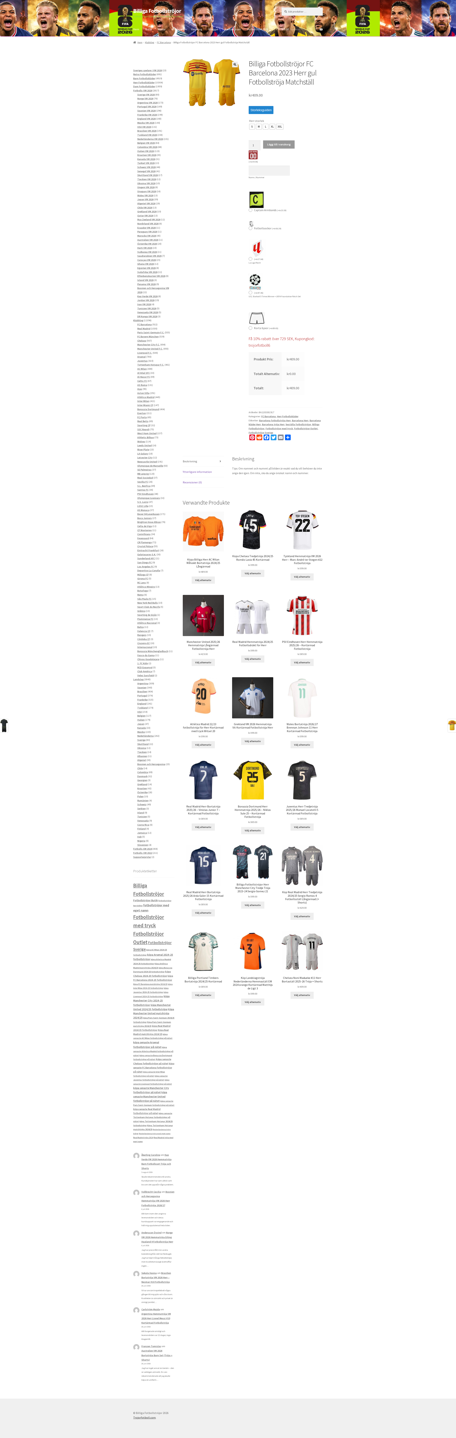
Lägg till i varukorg (279, 144)
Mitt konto (178, 29)
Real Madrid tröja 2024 (143, 1137)
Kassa (161, 29)
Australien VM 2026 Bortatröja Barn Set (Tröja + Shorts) (156, 1355)
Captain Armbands (270, 210)
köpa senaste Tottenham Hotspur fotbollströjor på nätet (152, 1117)
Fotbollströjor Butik (145, 900)
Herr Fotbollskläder (287, 416)
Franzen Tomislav (151, 1346)
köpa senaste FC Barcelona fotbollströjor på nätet (153, 1067)
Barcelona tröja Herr (273, 424)
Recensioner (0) (192, 482)
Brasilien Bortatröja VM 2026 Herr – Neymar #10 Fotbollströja (156, 1277)
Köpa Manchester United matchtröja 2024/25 (153, 1013)
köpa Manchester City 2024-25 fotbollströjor (151, 1001)
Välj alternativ (203, 580)
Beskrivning (190, 461)
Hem (136, 29)
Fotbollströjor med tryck (279, 428)
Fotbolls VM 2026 (257, 29)
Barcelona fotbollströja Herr (275, 420)
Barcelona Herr (300, 420)
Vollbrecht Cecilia (151, 1191)
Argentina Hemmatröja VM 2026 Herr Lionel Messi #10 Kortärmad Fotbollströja (156, 1318)
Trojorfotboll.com (144, 1417)
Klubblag (149, 42)
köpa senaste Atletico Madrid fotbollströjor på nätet (153, 1051)
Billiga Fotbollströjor (157, 10)
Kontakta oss (233, 29)
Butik (148, 29)
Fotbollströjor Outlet (306, 428)
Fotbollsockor (267, 228)
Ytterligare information (197, 472)
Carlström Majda (150, 1309)
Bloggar (213, 29)
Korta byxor (266, 328)
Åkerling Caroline (150, 1154)
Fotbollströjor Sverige (261, 432)
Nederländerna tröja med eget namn (154, 1133)
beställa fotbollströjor (298, 424)
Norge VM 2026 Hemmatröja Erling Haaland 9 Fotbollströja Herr (157, 1237)
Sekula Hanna (149, 1273)
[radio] (252, 126)
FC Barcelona (164, 42)
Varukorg (196, 29)
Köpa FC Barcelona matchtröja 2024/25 (150, 984)
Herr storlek (256, 121)
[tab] (203, 461)
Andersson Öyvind (151, 1232)
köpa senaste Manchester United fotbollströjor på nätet (150, 1097)
